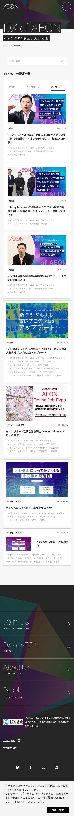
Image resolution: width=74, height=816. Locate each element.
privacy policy (9, 740)
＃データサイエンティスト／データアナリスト (28, 364)
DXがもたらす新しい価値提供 (52, 544)
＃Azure (26, 513)
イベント (10, 425)
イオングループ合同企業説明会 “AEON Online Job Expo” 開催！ (35, 433)
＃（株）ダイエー (15, 440)
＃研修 (22, 154)
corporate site (9, 747)
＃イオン (50, 147)
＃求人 (32, 450)
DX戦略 (11, 128)
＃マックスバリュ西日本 (36, 447)
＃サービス (12, 519)
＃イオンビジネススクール (29, 361)
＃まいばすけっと (15, 447)
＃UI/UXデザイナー (55, 357)
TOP (5, 45)
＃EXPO (34, 440)
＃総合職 (53, 450)
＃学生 (34, 519)
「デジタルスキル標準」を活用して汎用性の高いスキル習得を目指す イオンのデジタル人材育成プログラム (37, 138)
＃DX (31, 147)
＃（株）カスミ (14, 513)
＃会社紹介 (54, 447)
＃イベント (32, 444)
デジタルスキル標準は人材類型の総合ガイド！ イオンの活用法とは (37, 277)
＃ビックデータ (25, 561)
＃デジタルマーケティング (19, 151)
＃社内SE (57, 375)
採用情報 (20, 425)
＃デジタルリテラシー (43, 151)
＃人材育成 (12, 154)
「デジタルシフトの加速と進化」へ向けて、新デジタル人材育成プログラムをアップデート (36, 350)
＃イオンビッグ (47, 440)
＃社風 (42, 519)
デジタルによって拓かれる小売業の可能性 (30, 507)
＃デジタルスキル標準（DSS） (20, 368)
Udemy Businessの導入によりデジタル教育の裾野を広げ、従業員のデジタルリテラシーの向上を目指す (36, 210)
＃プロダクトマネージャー (19, 375)
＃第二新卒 (42, 450)
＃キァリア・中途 (47, 444)
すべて (12, 86)
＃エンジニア (49, 361)
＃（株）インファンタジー (17, 554)
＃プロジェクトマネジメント (42, 371)
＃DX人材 (40, 147)
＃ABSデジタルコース (17, 147)
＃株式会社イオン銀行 (17, 450)
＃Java (51, 513)
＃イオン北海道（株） (17, 444)
